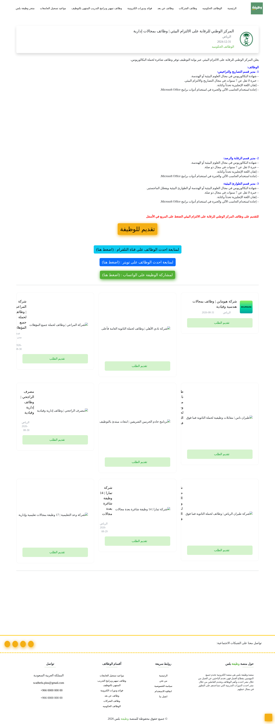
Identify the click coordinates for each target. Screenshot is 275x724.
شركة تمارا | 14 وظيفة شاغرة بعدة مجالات (106, 501)
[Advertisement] (146, 128)
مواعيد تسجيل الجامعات (53, 8)
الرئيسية (231, 8)
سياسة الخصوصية (163, 686)
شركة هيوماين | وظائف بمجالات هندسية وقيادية (214, 304)
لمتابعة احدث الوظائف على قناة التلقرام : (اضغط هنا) (137, 249)
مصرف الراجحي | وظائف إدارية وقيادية (27, 402)
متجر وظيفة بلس (25, 8)
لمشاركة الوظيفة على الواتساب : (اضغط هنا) (137, 275)
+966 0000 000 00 (51, 690)
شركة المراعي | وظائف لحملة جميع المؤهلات (20, 314)
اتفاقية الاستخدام (163, 691)
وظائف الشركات (188, 8)
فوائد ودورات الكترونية (139, 8)
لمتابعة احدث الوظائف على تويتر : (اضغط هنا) (137, 262)
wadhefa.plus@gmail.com (49, 682)
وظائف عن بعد (166, 8)
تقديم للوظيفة (137, 229)
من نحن (163, 681)
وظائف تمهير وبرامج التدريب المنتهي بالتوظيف (96, 8)
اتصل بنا (163, 696)
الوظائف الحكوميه (212, 8)
